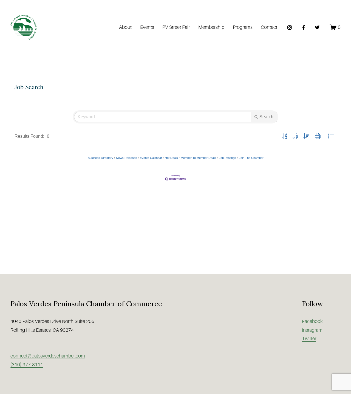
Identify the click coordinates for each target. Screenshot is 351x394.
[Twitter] (317, 27)
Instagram (312, 330)
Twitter (309, 338)
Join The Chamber (251, 157)
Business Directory (100, 157)
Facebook (312, 321)
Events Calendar (151, 157)
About (125, 27)
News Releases (126, 157)
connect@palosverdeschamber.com (47, 356)
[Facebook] (303, 27)
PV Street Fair (176, 27)
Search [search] (266, 116)
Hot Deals (171, 157)
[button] (284, 136)
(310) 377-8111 (26, 364)
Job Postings (227, 157)
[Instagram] (289, 27)
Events (147, 27)
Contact (269, 27)
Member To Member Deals (198, 157)
